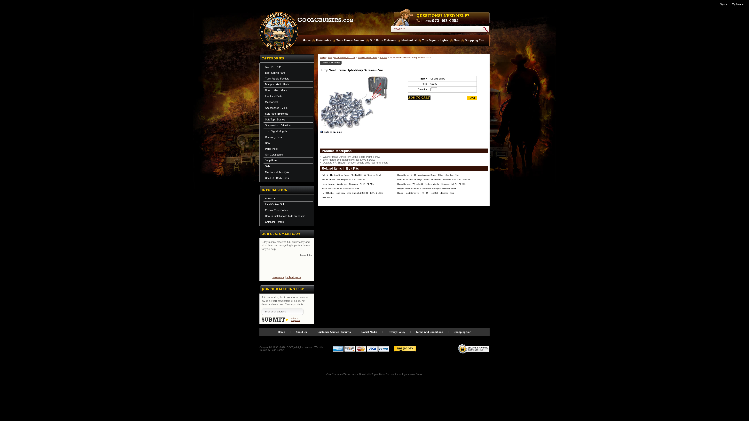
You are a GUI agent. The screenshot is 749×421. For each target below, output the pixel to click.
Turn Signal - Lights (435, 40)
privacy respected (295, 319)
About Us (270, 198)
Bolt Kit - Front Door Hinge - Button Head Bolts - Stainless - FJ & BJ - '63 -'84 (433, 179)
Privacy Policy (396, 332)
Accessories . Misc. (276, 107)
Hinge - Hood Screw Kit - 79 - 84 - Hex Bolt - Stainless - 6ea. (425, 193)
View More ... (328, 197)
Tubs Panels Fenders (350, 40)
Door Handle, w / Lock (344, 57)
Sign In (724, 4)
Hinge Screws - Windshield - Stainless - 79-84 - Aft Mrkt (348, 184)
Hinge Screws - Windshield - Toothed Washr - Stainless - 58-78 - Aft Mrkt (431, 184)
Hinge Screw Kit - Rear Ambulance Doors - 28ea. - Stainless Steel (428, 175)
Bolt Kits (383, 57)
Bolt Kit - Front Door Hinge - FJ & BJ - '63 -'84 (343, 179)
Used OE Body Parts (277, 178)
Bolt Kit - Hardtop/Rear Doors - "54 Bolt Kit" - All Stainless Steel (351, 175)
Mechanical (409, 40)
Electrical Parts (273, 96)
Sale (267, 166)
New (457, 40)
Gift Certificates (274, 154)
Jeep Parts (271, 160)
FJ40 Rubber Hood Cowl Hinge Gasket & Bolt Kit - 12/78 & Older (352, 193)
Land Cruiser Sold (275, 204)
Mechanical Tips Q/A (277, 172)
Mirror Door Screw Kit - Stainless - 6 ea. (340, 188)
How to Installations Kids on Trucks (285, 216)
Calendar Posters (275, 221)
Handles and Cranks (367, 57)
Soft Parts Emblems (383, 40)
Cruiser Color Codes (276, 210)
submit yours (294, 277)
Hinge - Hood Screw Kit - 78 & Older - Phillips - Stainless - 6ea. (426, 188)
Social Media (369, 332)
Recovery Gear (273, 137)
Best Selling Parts (275, 72)
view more (278, 277)
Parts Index (323, 40)
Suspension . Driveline (277, 125)
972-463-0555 (445, 20)
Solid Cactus (277, 350)
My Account (738, 4)
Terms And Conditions (429, 332)
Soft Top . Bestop (275, 119)
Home (307, 40)
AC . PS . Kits (273, 66)
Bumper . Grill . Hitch (277, 84)
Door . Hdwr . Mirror (276, 90)
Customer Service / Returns (334, 332)
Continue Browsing (331, 62)
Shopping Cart (474, 40)
